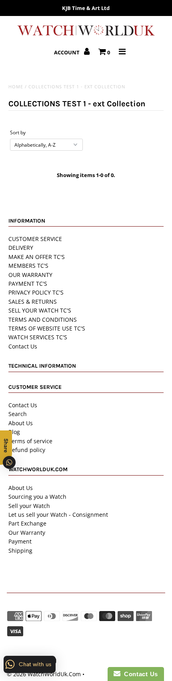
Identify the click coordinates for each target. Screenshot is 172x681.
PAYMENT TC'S (27, 283)
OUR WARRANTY (30, 275)
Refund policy (26, 450)
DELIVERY (20, 247)
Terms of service (30, 441)
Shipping (20, 550)
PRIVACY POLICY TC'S (36, 292)
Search (17, 414)
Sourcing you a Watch (37, 496)
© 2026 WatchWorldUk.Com (44, 674)
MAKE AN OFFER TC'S (36, 257)
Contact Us (22, 346)
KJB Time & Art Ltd (86, 8)
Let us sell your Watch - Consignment (58, 514)
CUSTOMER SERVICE (35, 239)
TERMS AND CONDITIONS (42, 319)
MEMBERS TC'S (28, 265)
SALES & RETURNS (32, 301)
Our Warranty (26, 532)
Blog (14, 432)
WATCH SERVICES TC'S (37, 337)
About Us (20, 423)
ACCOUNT (67, 52)
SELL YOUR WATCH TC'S (39, 310)
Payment (20, 541)
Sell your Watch (29, 506)
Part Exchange (27, 523)
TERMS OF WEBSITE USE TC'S (46, 328)
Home (15, 87)
